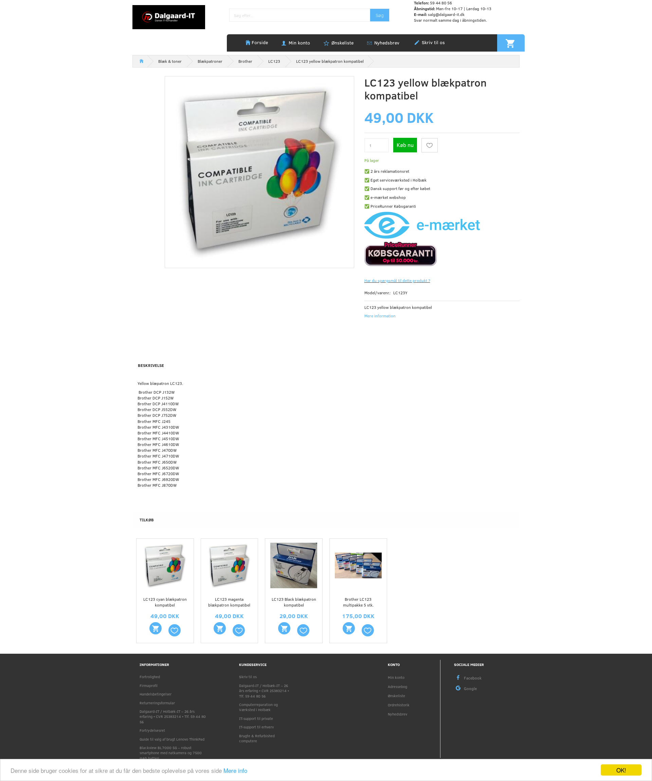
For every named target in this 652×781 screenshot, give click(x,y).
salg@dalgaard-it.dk (446, 14)
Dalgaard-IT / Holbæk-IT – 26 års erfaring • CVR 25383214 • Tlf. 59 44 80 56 (173, 716)
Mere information (380, 315)
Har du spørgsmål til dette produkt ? (397, 280)
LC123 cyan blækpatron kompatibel (165, 602)
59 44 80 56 (441, 2)
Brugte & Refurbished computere (257, 738)
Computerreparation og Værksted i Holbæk (258, 707)
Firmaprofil (149, 685)
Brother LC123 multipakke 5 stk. (358, 602)
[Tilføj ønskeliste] (429, 145)
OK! (621, 770)
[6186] (284, 628)
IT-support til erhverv (256, 726)
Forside (260, 42)
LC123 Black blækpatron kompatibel (294, 602)
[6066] (155, 628)
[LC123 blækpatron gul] (259, 171)
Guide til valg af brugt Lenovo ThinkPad (172, 739)
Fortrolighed (150, 676)
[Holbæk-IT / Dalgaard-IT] (168, 16)
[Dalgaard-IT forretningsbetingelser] (442, 253)
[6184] (220, 628)
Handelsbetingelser (155, 693)
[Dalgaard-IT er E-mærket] (422, 224)
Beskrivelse (151, 365)
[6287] (349, 628)
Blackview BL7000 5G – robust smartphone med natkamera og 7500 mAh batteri (171, 753)
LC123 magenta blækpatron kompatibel (229, 602)
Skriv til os (432, 42)
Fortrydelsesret (152, 730)
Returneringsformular (157, 702)
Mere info (235, 770)
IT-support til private (256, 718)
